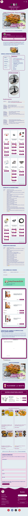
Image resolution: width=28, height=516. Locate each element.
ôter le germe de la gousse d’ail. (16, 102)
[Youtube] (17, 9)
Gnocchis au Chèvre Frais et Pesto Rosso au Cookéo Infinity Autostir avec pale (20, 425)
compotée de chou (19, 59)
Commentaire (4, 459)
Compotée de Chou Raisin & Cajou (15, 42)
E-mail (3, 473)
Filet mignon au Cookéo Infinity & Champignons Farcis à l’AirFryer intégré (6, 446)
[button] (24, 1)
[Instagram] (15, 9)
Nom (3, 470)
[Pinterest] (13, 9)
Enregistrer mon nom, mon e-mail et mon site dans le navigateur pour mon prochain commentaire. (13, 482)
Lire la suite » (3, 428)
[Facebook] (11, 9)
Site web (3, 477)
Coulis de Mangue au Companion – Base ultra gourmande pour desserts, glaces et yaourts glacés (6, 425)
